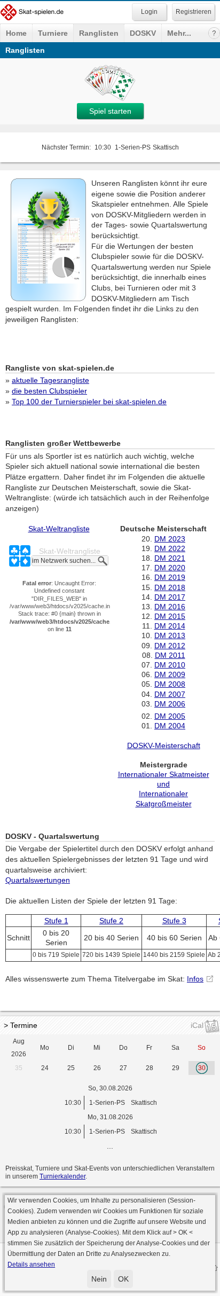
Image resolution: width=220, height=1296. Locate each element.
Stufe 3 (174, 920)
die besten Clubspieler (49, 391)
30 (202, 1068)
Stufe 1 (56, 920)
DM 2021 (169, 558)
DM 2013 (169, 635)
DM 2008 (169, 684)
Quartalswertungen (37, 880)
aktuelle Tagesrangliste (50, 380)
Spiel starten (110, 111)
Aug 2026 (18, 1048)
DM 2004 (169, 725)
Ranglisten (99, 33)
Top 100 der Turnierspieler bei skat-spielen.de (89, 401)
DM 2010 (169, 665)
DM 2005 (169, 716)
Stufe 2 (111, 920)
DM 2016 (169, 606)
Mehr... (179, 33)
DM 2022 (169, 548)
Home (16, 33)
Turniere (53, 33)
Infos (195, 979)
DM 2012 (169, 645)
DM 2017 (169, 597)
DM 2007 (169, 694)
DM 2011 (170, 655)
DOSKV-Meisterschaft (163, 745)
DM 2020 (169, 567)
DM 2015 (169, 616)
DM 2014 (169, 626)
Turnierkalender (62, 1176)
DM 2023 (169, 539)
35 (18, 1068)
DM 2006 (169, 704)
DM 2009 (169, 674)
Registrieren (193, 11)
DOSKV (143, 33)
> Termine (20, 1025)
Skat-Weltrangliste (59, 528)
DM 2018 (169, 587)
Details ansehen (31, 1264)
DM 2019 (169, 577)
